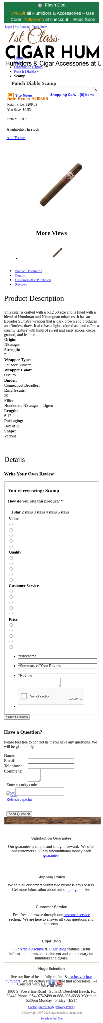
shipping (69, 889)
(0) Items (87, 95)
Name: (10, 755)
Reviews (21, 284)
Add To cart (16, 138)
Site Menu (23, 95)
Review (25, 675)
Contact (32, 1007)
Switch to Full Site (51, 1018)
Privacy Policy (65, 1007)
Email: (10, 760)
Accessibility (46, 1007)
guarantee (50, 855)
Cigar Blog (57, 949)
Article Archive (32, 949)
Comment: (13, 771)
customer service (77, 915)
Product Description (28, 271)
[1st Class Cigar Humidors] (27, 52)
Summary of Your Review (39, 666)
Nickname (27, 656)
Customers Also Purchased (33, 280)
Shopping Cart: (63, 95)
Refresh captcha (19, 799)
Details (20, 275)
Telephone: (14, 765)
